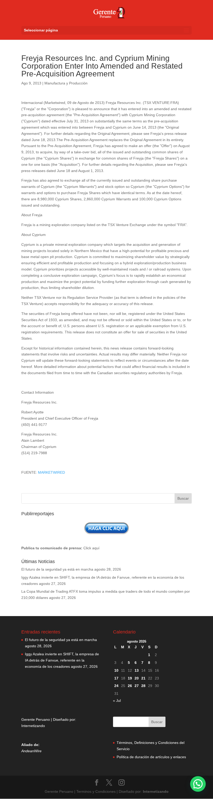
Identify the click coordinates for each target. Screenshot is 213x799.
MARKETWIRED (51, 472)
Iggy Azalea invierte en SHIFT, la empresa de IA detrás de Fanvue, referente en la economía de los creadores (62, 660)
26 (130, 686)
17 (116, 678)
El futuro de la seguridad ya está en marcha (57, 569)
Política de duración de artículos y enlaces (151, 757)
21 (143, 678)
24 (116, 686)
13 (137, 670)
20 (137, 678)
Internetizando (33, 726)
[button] (198, 784)
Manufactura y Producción (66, 83)
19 (130, 678)
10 (116, 670)
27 (137, 686)
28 (143, 686)
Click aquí (91, 548)
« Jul (117, 700)
